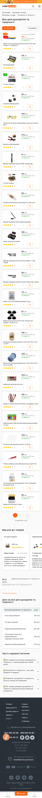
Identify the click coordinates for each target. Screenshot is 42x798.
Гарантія (9, 715)
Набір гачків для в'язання (11, 241)
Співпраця (26, 721)
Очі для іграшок (8, 84)
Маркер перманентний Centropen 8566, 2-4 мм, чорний (19, 261)
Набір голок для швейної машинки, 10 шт (17, 301)
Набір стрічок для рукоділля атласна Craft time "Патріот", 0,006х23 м (19, 44)
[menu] (39, 6)
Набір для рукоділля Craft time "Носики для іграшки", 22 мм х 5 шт (18, 321)
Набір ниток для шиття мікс (12, 504)
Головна (7, 12)
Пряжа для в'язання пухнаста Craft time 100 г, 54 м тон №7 (20, 342)
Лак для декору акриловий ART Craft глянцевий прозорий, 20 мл (19, 484)
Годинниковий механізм (11, 103)
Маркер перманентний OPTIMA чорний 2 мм (18, 163)
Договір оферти (12, 711)
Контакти (25, 710)
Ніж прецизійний (8, 65)
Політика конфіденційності (21, 788)
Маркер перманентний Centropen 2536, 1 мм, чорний (21, 282)
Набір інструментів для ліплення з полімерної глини (20, 403)
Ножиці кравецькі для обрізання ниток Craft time (20, 463)
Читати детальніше (9, 593)
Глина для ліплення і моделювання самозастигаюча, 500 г (20, 124)
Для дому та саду (19, 12)
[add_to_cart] (30, 48)
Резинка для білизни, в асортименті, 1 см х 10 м (19, 202)
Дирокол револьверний (11, 144)
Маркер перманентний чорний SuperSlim (17, 222)
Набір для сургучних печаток (13, 384)
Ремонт (25, 717)
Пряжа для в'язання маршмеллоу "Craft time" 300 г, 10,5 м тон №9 (20, 364)
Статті (8, 718)
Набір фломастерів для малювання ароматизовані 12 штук (20, 424)
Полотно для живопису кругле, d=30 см (16, 444)
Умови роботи (11, 708)
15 (27, 515)
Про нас (25, 714)
